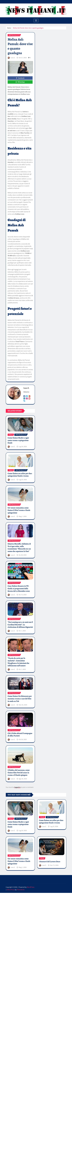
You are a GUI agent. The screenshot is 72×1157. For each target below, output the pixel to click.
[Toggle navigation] (36, 20)
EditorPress (11, 890)
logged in (17, 787)
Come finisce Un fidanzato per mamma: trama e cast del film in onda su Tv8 (20, 698)
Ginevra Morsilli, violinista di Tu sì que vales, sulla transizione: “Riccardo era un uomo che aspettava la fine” (19, 548)
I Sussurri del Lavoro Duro (49, 861)
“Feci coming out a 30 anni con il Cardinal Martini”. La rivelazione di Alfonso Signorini (20, 624)
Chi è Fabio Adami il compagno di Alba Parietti (20, 734)
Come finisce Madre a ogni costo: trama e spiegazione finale (18, 440)
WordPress (30, 887)
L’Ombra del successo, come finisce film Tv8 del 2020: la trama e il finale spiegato (19, 772)
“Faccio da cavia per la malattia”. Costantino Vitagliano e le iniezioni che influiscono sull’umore (18, 662)
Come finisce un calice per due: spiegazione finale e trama (20, 474)
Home (9, 28)
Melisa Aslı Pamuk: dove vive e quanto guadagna (28, 28)
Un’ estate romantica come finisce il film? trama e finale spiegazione (19, 510)
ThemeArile (20, 890)
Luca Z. (13, 57)
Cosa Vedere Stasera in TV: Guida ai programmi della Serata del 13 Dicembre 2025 (19, 588)
